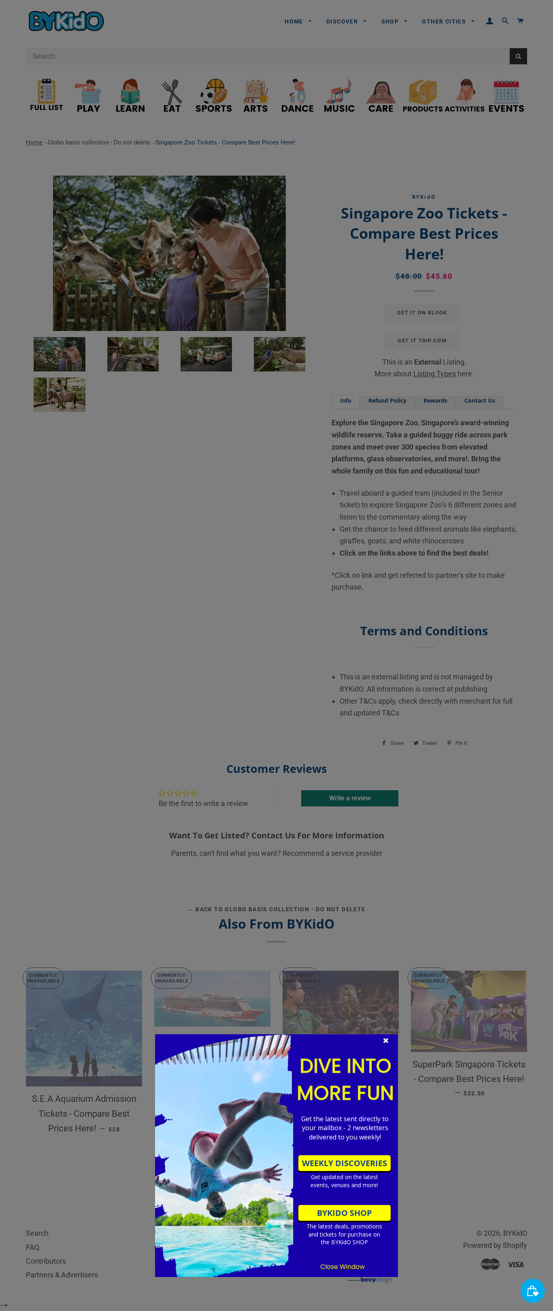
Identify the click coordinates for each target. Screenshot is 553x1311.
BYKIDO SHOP (344, 1212)
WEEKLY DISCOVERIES (344, 1163)
